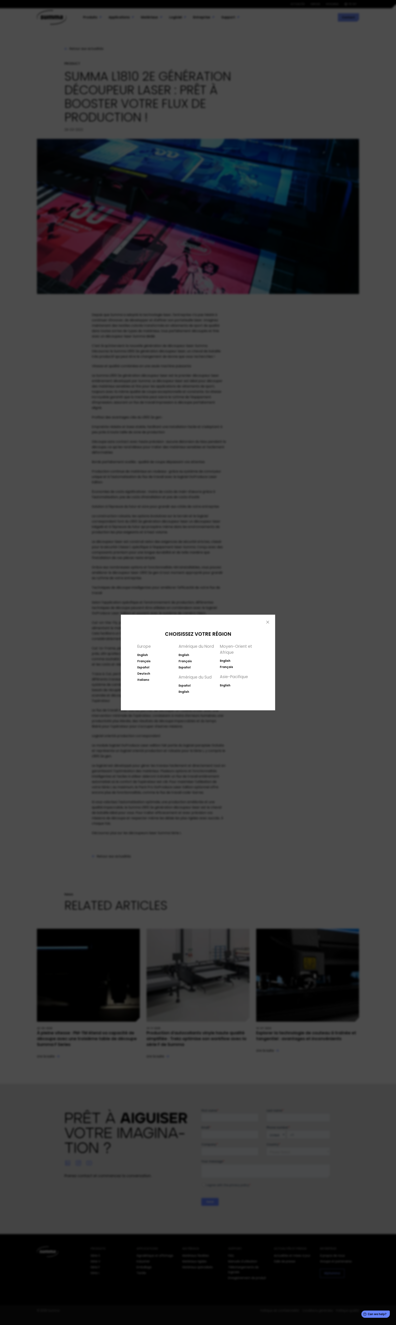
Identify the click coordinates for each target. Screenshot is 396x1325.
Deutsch (143, 673)
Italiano (143, 680)
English (142, 655)
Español (143, 667)
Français (144, 661)
